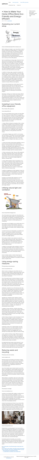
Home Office (15, 448)
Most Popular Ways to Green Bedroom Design (10, 450)
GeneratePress (8, 457)
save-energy (6, 449)
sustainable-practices (16, 449)
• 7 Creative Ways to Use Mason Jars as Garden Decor (12, 451)
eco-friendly (5, 448)
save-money (11, 449)
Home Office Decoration (24, 2)
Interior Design (19, 446)
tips (21, 449)
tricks (23, 449)
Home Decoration (15, 2)
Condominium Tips (12, 5)
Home (10, 2)
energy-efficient (9, 448)
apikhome (5, 4)
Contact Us (19, 5)
